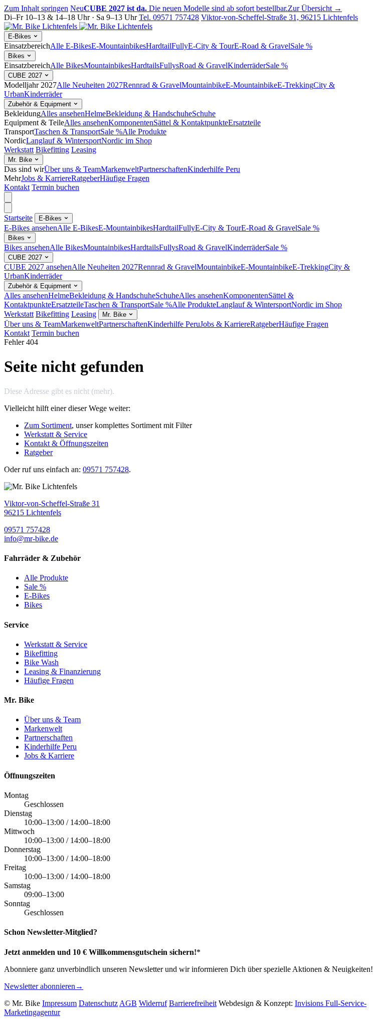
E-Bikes (20, 36)
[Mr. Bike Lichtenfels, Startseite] (78, 26)
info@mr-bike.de (31, 538)
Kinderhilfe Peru (213, 169)
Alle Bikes (67, 65)
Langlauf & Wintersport (63, 140)
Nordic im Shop (126, 140)
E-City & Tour (211, 46)
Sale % (301, 46)
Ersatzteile (244, 122)
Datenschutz (98, 1003)
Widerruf (153, 1003)
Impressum (59, 1003)
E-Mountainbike (251, 85)
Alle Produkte (144, 131)
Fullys (169, 65)
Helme (95, 113)
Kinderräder (247, 65)
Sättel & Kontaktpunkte (190, 122)
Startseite (18, 218)
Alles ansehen (63, 113)
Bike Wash (41, 662)
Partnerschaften (163, 169)
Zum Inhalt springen (36, 8)
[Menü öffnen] (8, 197)
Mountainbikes (107, 65)
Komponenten (130, 122)
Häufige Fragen (124, 178)
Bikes (17, 56)
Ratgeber (85, 178)
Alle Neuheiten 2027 (90, 85)
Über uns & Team (72, 169)
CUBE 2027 (26, 75)
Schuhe (204, 113)
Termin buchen (55, 187)
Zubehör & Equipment (40, 104)
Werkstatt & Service (55, 434)
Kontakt (17, 187)
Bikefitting (52, 149)
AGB (128, 1003)
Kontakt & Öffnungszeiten (66, 443)
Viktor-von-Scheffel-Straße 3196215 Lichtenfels (52, 508)
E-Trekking (295, 85)
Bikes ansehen (27, 247)
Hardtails (145, 65)
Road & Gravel (203, 65)
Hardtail (158, 46)
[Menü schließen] (8, 207)
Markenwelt (120, 169)
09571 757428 (106, 469)
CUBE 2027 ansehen (38, 267)
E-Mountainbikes (118, 46)
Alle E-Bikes (70, 46)
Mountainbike (203, 85)
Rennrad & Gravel (152, 85)
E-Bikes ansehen (30, 228)
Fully (179, 46)
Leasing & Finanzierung (62, 671)
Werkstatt (19, 149)
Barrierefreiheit (193, 1003)
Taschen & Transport (67, 131)
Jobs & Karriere (46, 178)
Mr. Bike (21, 159)
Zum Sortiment (48, 425)
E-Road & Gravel (262, 46)
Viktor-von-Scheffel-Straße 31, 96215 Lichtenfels (279, 17)
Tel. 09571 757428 (169, 17)
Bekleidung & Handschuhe (149, 113)
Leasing (83, 149)
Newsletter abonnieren (43, 986)
